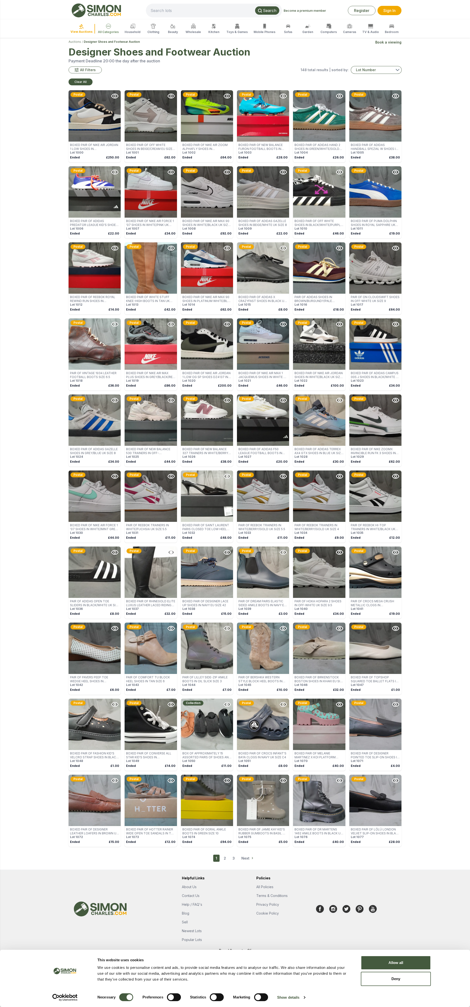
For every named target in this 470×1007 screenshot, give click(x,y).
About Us (189, 887)
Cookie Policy (267, 913)
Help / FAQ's (192, 904)
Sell (185, 922)
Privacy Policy (267, 904)
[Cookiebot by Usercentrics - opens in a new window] (65, 997)
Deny (395, 979)
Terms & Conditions (272, 896)
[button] (85, 70)
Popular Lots (192, 940)
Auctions (75, 42)
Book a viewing (388, 42)
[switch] (174, 997)
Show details (288, 997)
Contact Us (191, 896)
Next (245, 858)
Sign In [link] (389, 10)
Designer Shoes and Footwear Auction (112, 42)
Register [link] (361, 10)
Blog (185, 913)
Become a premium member (305, 10)
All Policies (264, 887)
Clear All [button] (80, 82)
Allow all (395, 963)
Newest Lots (192, 931)
